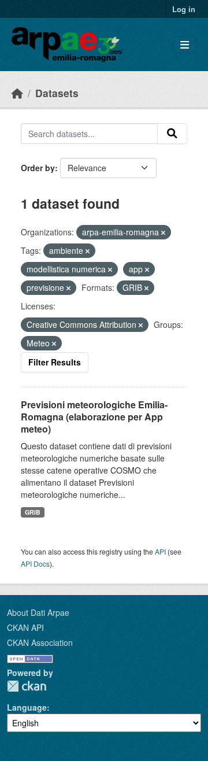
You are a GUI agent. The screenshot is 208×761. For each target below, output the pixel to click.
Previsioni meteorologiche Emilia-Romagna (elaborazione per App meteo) (94, 416)
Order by (38, 167)
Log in (183, 8)
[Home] (17, 93)
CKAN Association (40, 642)
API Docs (35, 563)
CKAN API (25, 627)
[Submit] (172, 133)
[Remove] (163, 232)
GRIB (32, 512)
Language (27, 707)
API (160, 551)
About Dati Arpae (38, 612)
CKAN (26, 686)
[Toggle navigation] (184, 44)
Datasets (57, 93)
